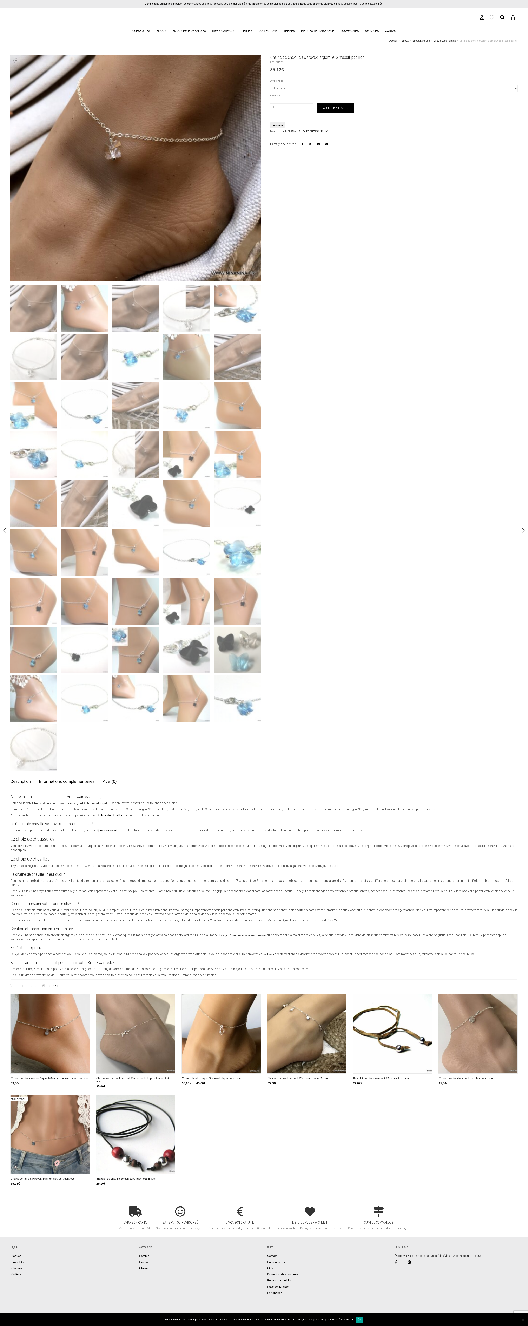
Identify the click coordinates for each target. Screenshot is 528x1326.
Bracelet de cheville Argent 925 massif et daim (381, 1078)
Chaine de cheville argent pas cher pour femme (467, 1078)
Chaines (16, 1268)
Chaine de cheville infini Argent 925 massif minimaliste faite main (49, 1078)
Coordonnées (276, 1262)
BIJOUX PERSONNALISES (189, 30)
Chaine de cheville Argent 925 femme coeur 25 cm (298, 1078)
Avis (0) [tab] (110, 781)
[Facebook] (397, 1262)
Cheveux (145, 1268)
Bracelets (17, 1262)
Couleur (276, 81)
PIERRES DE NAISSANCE (317, 30)
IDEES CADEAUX (223, 30)
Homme (144, 1262)
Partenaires (274, 1292)
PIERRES (246, 30)
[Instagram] (403, 1262)
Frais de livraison (278, 1286)
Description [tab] (20, 781)
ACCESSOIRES (140, 30)
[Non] (523, 1320)
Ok (359, 1319)
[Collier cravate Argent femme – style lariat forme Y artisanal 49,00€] (523, 530)
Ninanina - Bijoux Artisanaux (305, 131)
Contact (272, 1255)
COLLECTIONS (268, 30)
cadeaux (268, 954)
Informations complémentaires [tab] (66, 781)
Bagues (16, 1255)
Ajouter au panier (335, 108)
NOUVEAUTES (349, 30)
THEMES (289, 30)
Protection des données (282, 1274)
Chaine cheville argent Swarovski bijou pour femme (212, 1078)
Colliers (16, 1274)
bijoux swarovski (107, 830)
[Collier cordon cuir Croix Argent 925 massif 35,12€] (4, 530)
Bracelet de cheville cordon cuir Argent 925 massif (126, 1178)
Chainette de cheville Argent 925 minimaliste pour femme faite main (133, 1080)
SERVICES (372, 30)
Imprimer (278, 125)
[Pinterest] (411, 1262)
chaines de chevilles (110, 815)
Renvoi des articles (279, 1280)
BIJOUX (161, 30)
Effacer (275, 95)
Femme (144, 1255)
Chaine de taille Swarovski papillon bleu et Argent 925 (43, 1178)
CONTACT (391, 30)
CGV (270, 1268)
